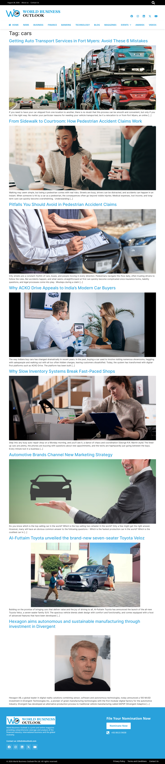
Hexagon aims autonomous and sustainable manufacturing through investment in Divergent (74, 624)
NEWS (26, 24)
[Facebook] (131, 16)
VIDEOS (152, 24)
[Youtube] (156, 16)
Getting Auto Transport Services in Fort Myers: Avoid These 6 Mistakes (78, 40)
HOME (15, 24)
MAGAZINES (110, 24)
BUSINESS (38, 24)
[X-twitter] (149, 16)
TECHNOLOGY (83, 24)
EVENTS (125, 24)
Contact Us (35, 2)
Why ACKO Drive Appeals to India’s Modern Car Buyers (62, 287)
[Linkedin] (143, 16)
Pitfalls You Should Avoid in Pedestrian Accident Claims (63, 204)
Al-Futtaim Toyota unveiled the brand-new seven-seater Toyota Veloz (77, 537)
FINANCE (52, 24)
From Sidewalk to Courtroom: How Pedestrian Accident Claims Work (75, 121)
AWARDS (139, 24)
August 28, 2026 (13, 2)
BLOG (97, 24)
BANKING (66, 24)
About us (25, 2)
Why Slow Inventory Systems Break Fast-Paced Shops (62, 371)
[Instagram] (137, 16)
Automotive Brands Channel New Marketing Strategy (61, 454)
